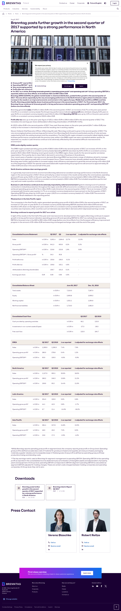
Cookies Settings (41, 86)
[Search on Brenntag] (118, 8)
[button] (115, 3)
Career (72, 3)
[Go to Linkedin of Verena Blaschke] (49, 549)
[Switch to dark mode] (105, 3)
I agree (81, 86)
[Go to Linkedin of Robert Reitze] (83, 549)
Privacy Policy (18, 607)
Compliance (28, 607)
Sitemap (57, 607)
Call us (53, 542)
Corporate (80, 3)
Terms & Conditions (40, 607)
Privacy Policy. (71, 81)
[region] (61, 76)
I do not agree (68, 86)
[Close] (87, 63)
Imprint (50, 607)
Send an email (55, 546)
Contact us (63, 3)
